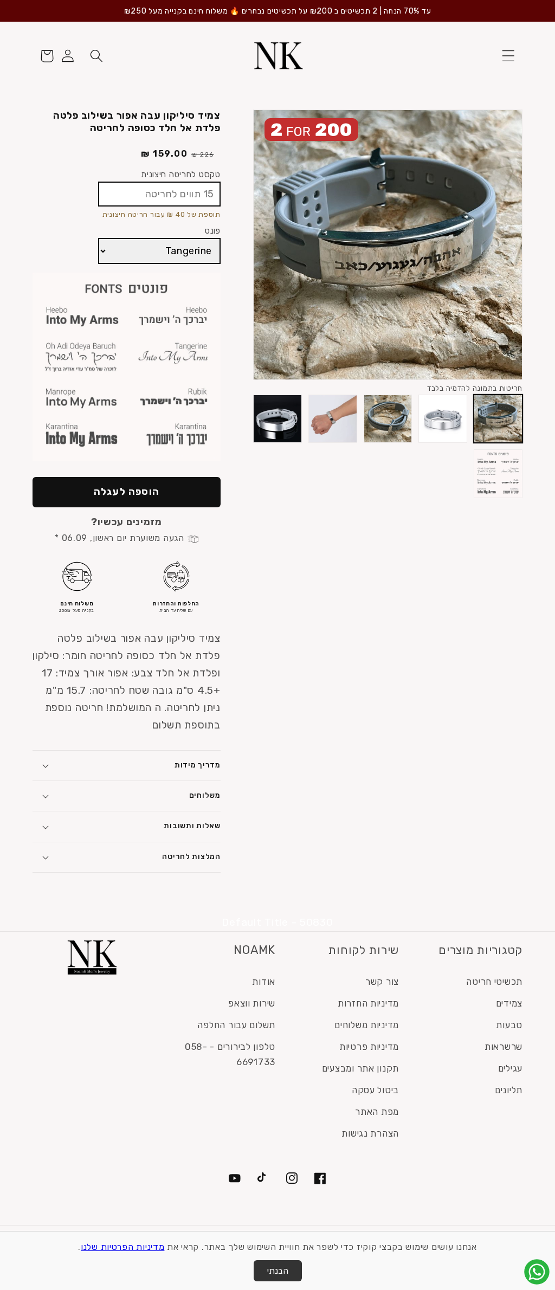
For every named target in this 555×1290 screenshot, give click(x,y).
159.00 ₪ (164, 154)
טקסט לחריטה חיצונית (181, 174)
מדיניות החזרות (368, 1003)
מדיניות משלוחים (366, 1025)
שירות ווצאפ (251, 1003)
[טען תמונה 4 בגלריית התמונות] (332, 419)
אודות (263, 981)
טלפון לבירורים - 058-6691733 (230, 1054)
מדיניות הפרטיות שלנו (122, 1247)
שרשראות (503, 1046)
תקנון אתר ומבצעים (360, 1068)
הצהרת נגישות (370, 1133)
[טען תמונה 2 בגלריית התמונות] (442, 419)
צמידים (509, 1003)
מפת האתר (377, 1111)
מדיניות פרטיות (369, 1046)
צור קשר (382, 981)
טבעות (509, 1025)
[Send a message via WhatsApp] (537, 1272)
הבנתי (277, 1271)
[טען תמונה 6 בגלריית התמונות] (498, 473)
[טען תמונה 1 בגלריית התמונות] (498, 419)
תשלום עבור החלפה (236, 1025)
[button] (508, 56)
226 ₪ (202, 154)
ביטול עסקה (375, 1090)
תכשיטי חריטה (494, 981)
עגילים (510, 1068)
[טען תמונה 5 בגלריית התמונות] (277, 419)
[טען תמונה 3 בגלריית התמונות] (388, 419)
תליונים (508, 1090)
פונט (213, 230)
